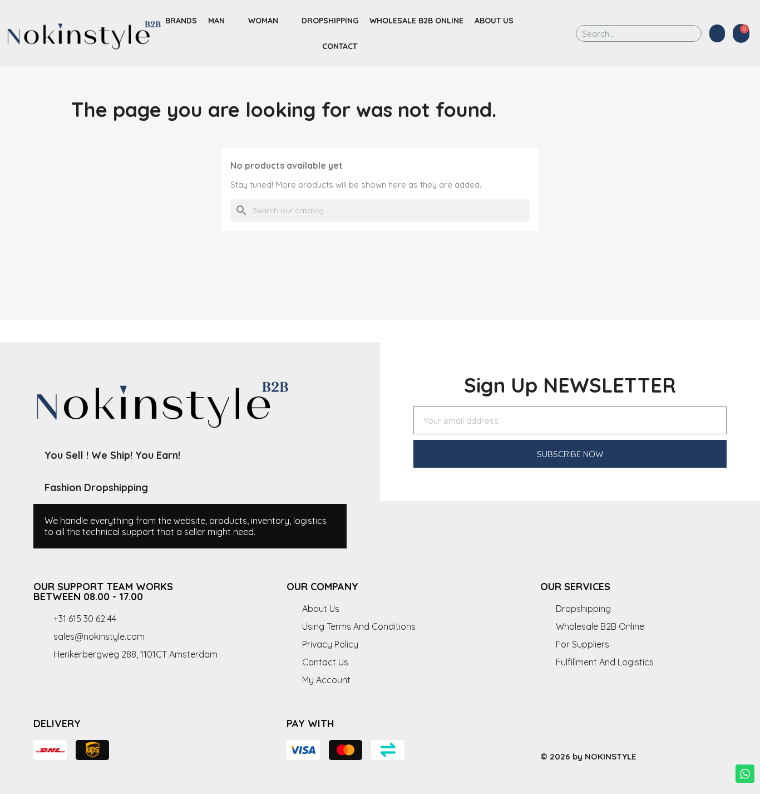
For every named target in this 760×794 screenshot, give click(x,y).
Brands (181, 21)
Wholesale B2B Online (416, 21)
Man (216, 21)
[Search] (685, 33)
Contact (339, 46)
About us (494, 21)
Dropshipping (330, 21)
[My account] (717, 33)
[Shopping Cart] (741, 33)
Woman (263, 21)
